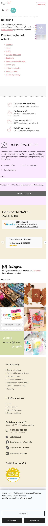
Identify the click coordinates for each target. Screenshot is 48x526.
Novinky (9, 44)
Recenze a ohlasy (14, 413)
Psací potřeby (11, 71)
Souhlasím (34, 520)
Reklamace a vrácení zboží (17, 382)
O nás (9, 404)
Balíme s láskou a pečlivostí (18, 373)
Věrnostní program (14, 410)
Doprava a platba (14, 370)
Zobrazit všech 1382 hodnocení (27, 227)
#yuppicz (36, 270)
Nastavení (23, 513)
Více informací (26, 498)
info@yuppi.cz (15, 437)
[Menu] (40, 4)
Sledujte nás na (18, 453)
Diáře (8, 51)
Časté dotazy (12, 407)
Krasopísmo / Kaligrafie (15, 61)
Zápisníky (10, 58)
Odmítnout (11, 520)
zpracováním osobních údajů (32, 185)
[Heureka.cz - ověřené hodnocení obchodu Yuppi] (13, 475)
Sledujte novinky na (21, 442)
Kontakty (10, 389)
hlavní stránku (7, 29)
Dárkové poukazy (13, 75)
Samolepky (10, 65)
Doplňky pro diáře (13, 54)
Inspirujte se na (19, 448)
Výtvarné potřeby (13, 68)
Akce (8, 48)
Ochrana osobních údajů (16, 386)
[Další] (45, 242)
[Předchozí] (2, 242)
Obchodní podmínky (15, 379)
